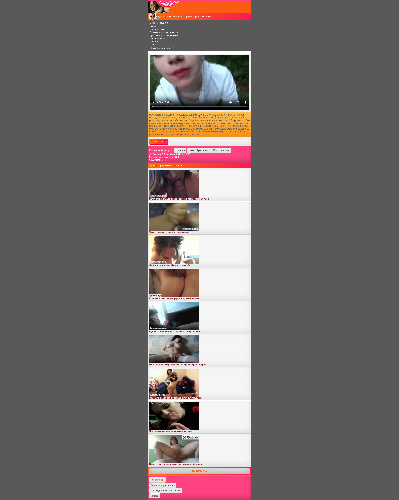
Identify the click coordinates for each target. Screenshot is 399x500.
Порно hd (155, 41)
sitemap (154, 496)
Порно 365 (155, 44)
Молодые (180, 150)
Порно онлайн (157, 29)
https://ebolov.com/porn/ (162, 48)
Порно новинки (157, 38)
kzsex (153, 26)
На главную (199, 471)
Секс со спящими (159, 22)
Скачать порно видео (162, 485)
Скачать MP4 (159, 141)
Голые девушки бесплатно (165, 490)
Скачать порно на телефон (164, 32)
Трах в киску (204, 150)
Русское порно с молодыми (164, 35)
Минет (191, 150)
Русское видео (221, 150)
